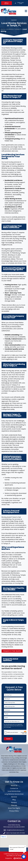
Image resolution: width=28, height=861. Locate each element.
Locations (9, 29)
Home (3, 29)
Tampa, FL (17, 29)
